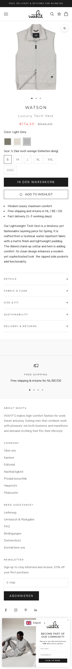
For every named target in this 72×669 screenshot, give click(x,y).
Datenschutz (12, 540)
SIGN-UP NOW (53, 660)
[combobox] (36, 623)
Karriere (9, 458)
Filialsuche (11, 493)
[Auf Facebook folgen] (6, 610)
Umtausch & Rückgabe (19, 519)
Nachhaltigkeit (13, 472)
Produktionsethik (15, 479)
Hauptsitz (10, 485)
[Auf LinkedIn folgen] (36, 610)
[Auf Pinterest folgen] (26, 610)
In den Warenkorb (36, 182)
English (37, 622)
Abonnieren (21, 596)
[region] (36, 373)
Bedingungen (12, 533)
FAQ (7, 526)
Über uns (10, 450)
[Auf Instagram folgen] (16, 610)
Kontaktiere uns (14, 547)
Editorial (9, 464)
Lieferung (10, 512)
